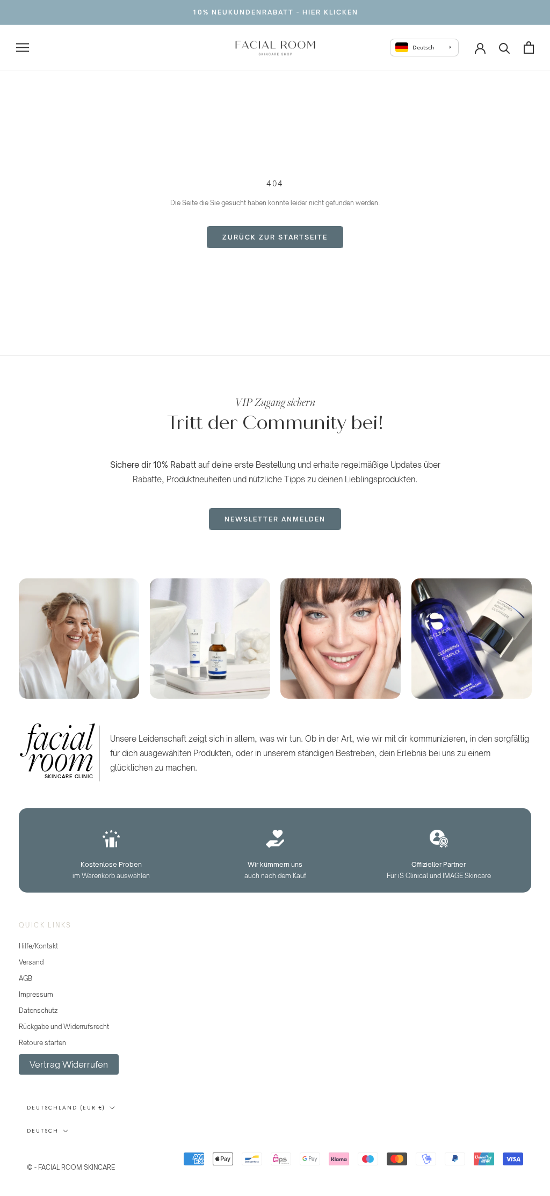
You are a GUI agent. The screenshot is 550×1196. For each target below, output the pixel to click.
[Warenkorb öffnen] (529, 47)
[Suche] (504, 47)
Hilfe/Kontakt (38, 946)
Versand (31, 962)
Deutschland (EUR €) (66, 1108)
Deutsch (43, 1131)
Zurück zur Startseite (275, 237)
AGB (25, 978)
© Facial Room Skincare (79, 1153)
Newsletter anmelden (275, 519)
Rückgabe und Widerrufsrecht (64, 1027)
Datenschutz (38, 1010)
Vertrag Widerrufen (69, 1064)
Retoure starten (42, 1043)
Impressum (36, 994)
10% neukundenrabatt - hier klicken (275, 12)
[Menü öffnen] (22, 47)
